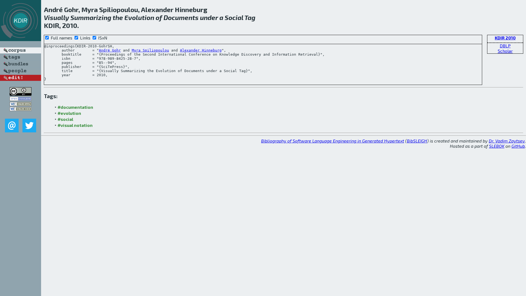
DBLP (505, 45)
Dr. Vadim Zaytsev (507, 140)
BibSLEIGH (417, 140)
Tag (249, 17)
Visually (56, 17)
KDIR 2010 (505, 37)
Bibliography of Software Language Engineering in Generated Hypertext (332, 140)
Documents (181, 17)
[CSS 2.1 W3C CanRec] (21, 114)
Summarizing (90, 17)
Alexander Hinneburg (201, 50)
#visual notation (75, 125)
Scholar (505, 50)
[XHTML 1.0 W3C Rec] (21, 104)
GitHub (518, 146)
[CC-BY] (21, 93)
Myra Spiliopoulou (150, 50)
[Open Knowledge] (21, 99)
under (209, 17)
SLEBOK (496, 146)
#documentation (75, 107)
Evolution (139, 17)
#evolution (69, 113)
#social (65, 119)
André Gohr (110, 50)
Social (234, 17)
